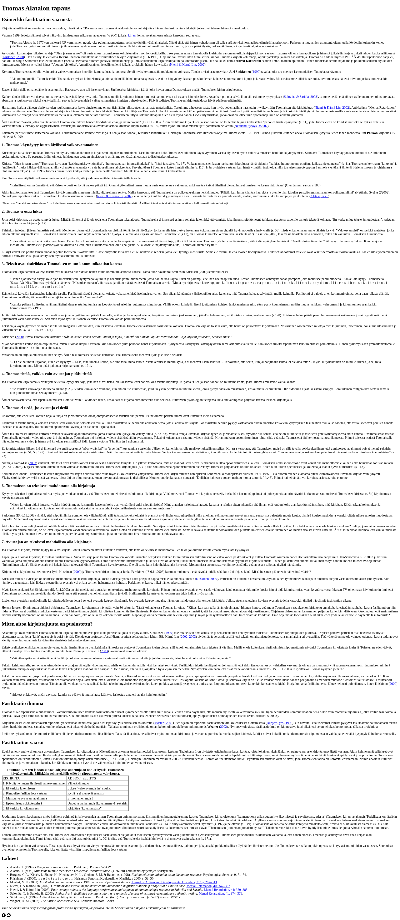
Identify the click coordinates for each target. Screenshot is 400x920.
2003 (32, 463)
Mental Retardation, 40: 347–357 (208, 886)
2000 (19, 337)
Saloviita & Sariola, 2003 (300, 96)
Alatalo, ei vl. (319, 196)
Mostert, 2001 (163, 723)
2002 (184, 636)
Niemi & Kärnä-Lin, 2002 (187, 64)
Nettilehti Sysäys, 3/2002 (251, 126)
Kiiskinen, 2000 (13, 57)
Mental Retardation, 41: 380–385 (226, 889)
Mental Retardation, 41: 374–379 (220, 893)
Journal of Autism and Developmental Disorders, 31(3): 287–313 (174, 882)
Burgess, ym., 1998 (279, 723)
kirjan (132, 35)
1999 (256, 71)
